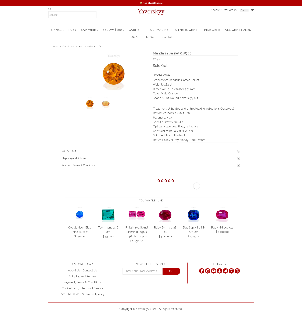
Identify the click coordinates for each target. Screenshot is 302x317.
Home (55, 46)
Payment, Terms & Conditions (82, 282)
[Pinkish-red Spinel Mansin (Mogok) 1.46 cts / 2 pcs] (136, 221)
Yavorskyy (151, 11)
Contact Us (89, 270)
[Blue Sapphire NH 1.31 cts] (193, 221)
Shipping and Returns (82, 276)
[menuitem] (57, 29)
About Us (74, 270)
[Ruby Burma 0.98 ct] (165, 221)
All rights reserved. (170, 309)
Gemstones (68, 46)
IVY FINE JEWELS (72, 294)
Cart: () (232, 10)
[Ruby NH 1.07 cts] (222, 221)
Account (216, 10)
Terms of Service (92, 288)
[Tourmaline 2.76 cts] (108, 221)
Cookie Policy (70, 288)
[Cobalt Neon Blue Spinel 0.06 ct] (79, 221)
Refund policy (95, 294)
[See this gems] (85, 80)
